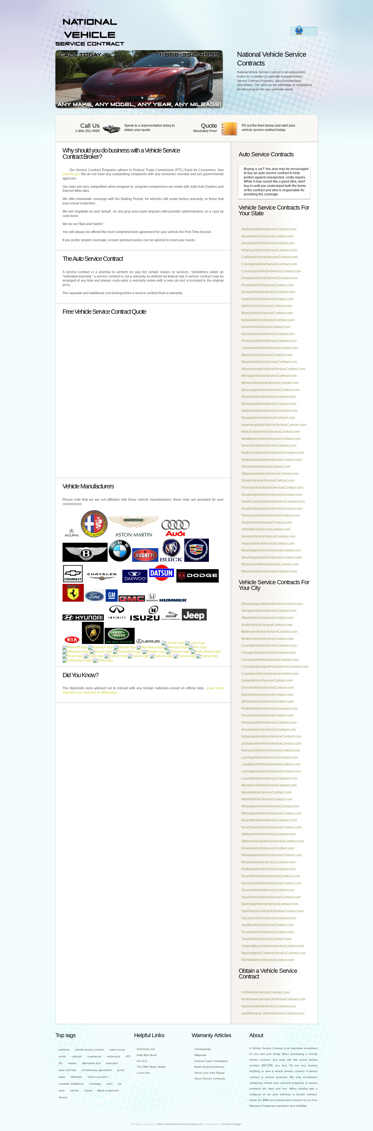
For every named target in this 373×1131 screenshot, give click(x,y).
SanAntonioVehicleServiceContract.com (271, 897)
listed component (108, 1090)
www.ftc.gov (71, 174)
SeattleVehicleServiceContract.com (267, 925)
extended (112, 1063)
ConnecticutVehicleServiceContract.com (271, 271)
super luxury (117, 1049)
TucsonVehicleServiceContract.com (267, 932)
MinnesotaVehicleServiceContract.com (270, 383)
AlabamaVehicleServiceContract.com (269, 229)
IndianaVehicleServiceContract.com (267, 320)
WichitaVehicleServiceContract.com (267, 960)
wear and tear (67, 1070)
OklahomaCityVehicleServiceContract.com (272, 841)
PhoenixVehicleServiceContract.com (268, 862)
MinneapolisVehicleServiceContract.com (271, 813)
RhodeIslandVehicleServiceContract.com (271, 495)
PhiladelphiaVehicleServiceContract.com (271, 855)
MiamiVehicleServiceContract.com (266, 799)
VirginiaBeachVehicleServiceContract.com (272, 946)
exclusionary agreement (97, 1070)
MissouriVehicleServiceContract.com (268, 397)
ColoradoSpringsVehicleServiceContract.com (275, 667)
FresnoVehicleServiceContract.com (267, 715)
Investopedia (202, 1049)
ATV (128, 1056)
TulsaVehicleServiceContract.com (266, 939)
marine (72, 1063)
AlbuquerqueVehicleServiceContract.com (272, 604)
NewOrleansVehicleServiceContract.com (271, 827)
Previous (135, 52)
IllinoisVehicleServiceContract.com (267, 313)
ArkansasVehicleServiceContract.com (269, 250)
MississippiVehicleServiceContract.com (270, 390)
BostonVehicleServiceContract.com (267, 639)
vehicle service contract (89, 1049)
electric (74, 1090)
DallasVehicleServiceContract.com (267, 680)
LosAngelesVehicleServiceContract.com (271, 771)
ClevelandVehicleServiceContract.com (269, 660)
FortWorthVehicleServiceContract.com (269, 709)
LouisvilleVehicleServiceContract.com (269, 778)
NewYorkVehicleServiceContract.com (269, 445)
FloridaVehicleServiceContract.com (267, 285)
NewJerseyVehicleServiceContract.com (270, 432)
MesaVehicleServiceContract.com (266, 792)
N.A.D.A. (142, 1061)
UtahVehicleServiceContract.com (265, 529)
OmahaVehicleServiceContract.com (267, 848)
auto (109, 1083)
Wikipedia (200, 1055)
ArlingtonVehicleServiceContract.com (269, 611)
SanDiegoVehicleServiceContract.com (269, 904)
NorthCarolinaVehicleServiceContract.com (272, 453)
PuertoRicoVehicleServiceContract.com (270, 876)
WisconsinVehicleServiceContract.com (269, 564)
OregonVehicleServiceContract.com (267, 480)
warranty (64, 1049)
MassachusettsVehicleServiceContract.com (273, 369)
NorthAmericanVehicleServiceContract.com (273, 999)
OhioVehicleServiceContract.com (265, 466)
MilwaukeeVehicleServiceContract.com (270, 806)
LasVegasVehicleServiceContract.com (269, 757)
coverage (95, 1083)
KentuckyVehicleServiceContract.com (269, 341)
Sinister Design (232, 1124)
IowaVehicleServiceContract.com (265, 327)
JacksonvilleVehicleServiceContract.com (271, 743)
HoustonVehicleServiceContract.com (268, 730)
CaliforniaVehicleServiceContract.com (269, 257)
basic (62, 1076)
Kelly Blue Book (147, 1055)
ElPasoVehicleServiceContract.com (267, 701)
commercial (94, 1056)
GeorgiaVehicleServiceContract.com (268, 292)
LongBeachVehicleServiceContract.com (270, 764)
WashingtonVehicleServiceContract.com (271, 550)
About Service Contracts (209, 1078)
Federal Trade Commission (211, 1061)
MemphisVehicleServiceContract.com (269, 785)
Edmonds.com (146, 1049)
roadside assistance (71, 1083)
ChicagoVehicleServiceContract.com (268, 653)
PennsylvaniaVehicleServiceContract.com (272, 488)
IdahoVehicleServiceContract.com (266, 306)
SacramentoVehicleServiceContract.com (271, 883)
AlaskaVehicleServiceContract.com (267, 236)
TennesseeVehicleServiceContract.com (270, 515)
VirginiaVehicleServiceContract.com (268, 543)
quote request (252, 128)
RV (61, 1063)
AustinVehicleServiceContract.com (266, 625)
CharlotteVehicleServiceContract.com (269, 645)
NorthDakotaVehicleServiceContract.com (271, 460)
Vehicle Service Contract (89, 31)
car (120, 1083)
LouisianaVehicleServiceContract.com (269, 348)
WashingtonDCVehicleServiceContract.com (273, 953)
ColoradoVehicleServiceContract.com (269, 264)
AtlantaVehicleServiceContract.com (267, 618)
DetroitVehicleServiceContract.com (267, 695)
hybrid (88, 1090)
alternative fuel (91, 1063)
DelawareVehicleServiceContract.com (269, 278)
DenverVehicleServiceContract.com (267, 688)
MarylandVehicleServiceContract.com (269, 362)
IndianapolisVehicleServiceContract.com (271, 736)
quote (121, 1070)
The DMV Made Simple (151, 1066)
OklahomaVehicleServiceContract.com (269, 474)
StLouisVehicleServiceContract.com (267, 890)
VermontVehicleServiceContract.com (268, 536)
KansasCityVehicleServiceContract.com (270, 750)
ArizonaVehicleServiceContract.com (268, 243)
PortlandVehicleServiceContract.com (268, 869)
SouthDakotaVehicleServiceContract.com (272, 509)
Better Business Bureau (209, 1066)
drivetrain (76, 1076)
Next (142, 52)
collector (77, 1056)
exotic (62, 1056)
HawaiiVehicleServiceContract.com (267, 299)
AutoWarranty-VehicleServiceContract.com (272, 1013)
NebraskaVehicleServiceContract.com (269, 411)
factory (63, 1097)
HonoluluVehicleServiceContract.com (269, 722)
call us (121, 128)
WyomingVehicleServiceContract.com (269, 571)
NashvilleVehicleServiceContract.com (269, 820)
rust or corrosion (98, 1076)
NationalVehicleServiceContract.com (268, 1006)
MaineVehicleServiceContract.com (266, 355)
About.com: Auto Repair (209, 1072)
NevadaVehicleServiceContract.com (268, 418)
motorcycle (113, 1056)
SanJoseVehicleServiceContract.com (268, 918)
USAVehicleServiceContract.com (265, 992)
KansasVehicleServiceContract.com (267, 334)
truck (62, 1090)
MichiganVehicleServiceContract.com (269, 376)
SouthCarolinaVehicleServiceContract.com (273, 501)
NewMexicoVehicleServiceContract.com (271, 439)
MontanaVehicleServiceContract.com (268, 404)
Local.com (143, 1072)
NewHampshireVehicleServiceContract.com (273, 425)
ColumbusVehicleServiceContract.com (269, 674)
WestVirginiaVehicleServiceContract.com (271, 557)
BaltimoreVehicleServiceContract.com (269, 632)
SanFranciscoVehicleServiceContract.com (272, 911)
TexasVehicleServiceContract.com (266, 522)
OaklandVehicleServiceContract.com (268, 834)
